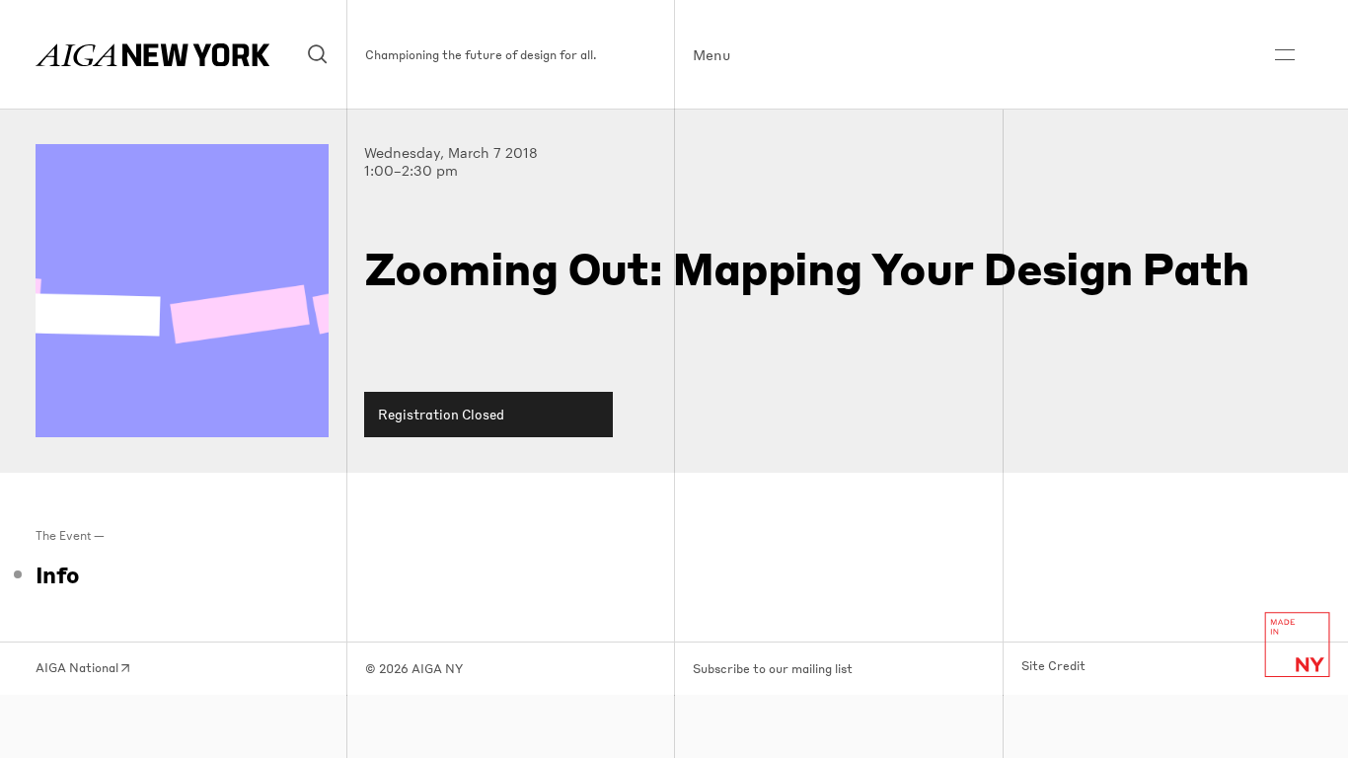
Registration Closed (441, 414)
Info (57, 574)
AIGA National (78, 667)
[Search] (318, 54)
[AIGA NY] (152, 54)
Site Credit (1053, 666)
